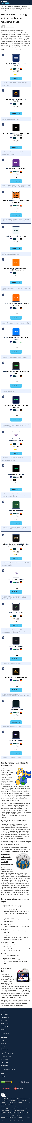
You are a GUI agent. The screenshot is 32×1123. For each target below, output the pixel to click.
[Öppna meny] (29, 2)
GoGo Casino (5, 1063)
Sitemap (3, 1029)
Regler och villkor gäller (16, 726)
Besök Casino (16, 78)
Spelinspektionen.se (8, 118)
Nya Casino (4, 1020)
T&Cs (20, 186)
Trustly (3, 1073)
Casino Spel (4, 1037)
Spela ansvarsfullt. (11, 391)
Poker (2, 1040)
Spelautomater (5, 1049)
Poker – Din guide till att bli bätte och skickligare (16, 7)
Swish (3, 1076)
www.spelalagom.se (7, 1104)
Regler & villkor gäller (14, 119)
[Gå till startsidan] (5, 2)
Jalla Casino (4, 1060)
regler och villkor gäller (10, 663)
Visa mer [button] (8, 85)
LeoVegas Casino (6, 1057)
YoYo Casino (4, 1065)
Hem (2, 6)
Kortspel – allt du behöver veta (14, 6)
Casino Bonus (5, 1017)
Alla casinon (4, 1014)
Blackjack (3, 1043)
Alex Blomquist (10, 27)
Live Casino (4, 1026)
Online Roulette (5, 1046)
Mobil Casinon (5, 1023)
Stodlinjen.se (18, 663)
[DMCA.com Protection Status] (6, 1082)
